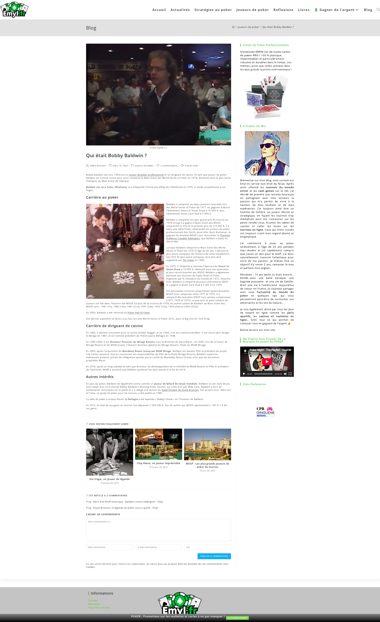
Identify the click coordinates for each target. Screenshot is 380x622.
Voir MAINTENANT (237, 618)
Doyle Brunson (98, 165)
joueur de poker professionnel (146, 174)
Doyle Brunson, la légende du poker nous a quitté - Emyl (125, 507)
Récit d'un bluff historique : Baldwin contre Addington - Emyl (128, 501)
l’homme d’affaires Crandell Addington (198, 237)
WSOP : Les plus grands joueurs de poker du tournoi (207, 465)
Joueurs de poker (144, 165)
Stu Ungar (188, 260)
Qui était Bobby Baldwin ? (278, 27)
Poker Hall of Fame (138, 312)
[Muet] (285, 373)
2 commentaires (169, 165)
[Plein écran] (290, 373)
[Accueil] (233, 27)
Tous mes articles (99, 607)
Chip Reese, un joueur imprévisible (158, 463)
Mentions (94, 604)
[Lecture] (244, 373)
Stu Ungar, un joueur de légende (109, 479)
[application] (267, 362)
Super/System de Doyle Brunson (180, 389)
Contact (93, 600)
